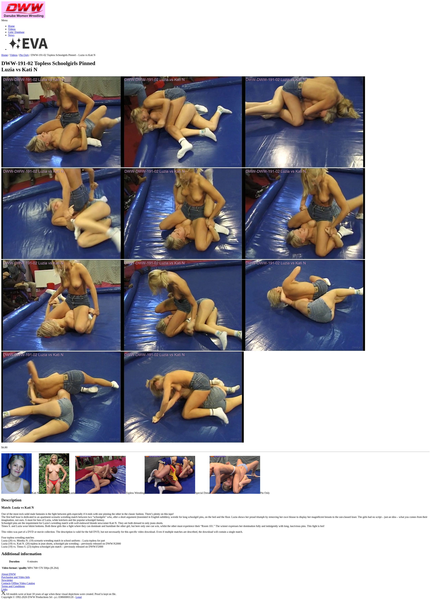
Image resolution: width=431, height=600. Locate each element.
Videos (11, 29)
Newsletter (7, 580)
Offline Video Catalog (23, 583)
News (11, 35)
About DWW (8, 574)
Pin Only (24, 55)
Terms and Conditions (13, 586)
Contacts (6, 583)
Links (4, 589)
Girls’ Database (16, 32)
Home (11, 26)
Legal (79, 597)
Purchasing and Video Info (15, 577)
